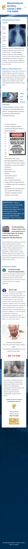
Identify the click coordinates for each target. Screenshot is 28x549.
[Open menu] (25, 7)
